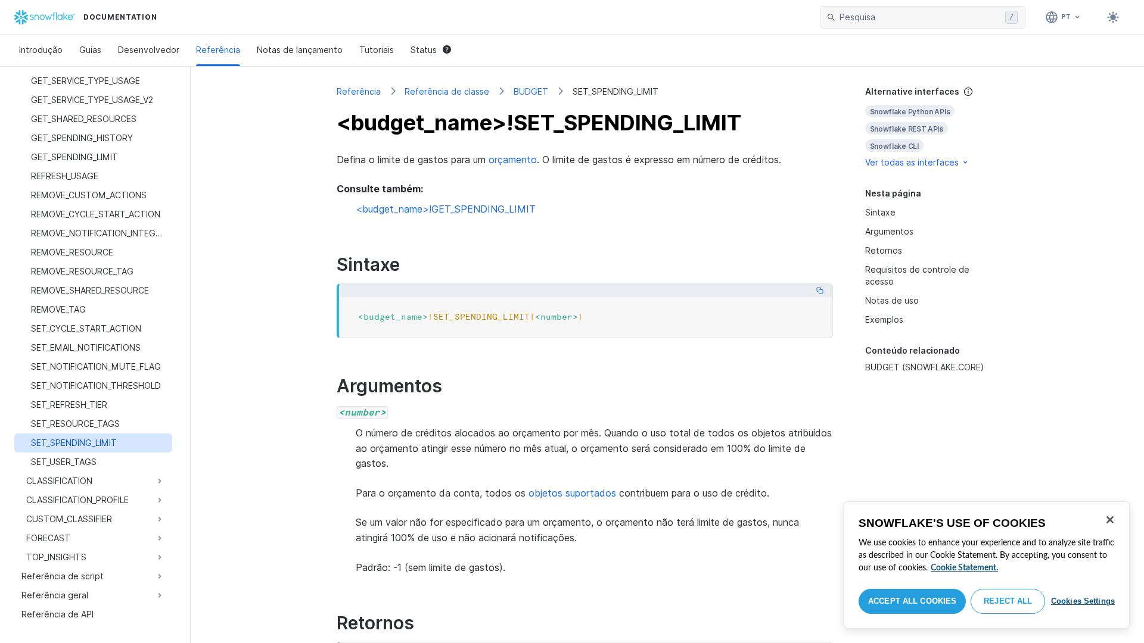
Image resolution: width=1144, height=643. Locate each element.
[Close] (1110, 520)
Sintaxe (880, 212)
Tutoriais (376, 50)
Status (424, 50)
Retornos (883, 250)
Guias (90, 50)
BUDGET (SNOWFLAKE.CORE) (924, 367)
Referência (218, 50)
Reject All (1008, 601)
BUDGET (531, 91)
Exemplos (884, 319)
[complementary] (932, 127)
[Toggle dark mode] (1113, 17)
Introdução (41, 50)
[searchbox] (920, 17)
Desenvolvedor (148, 50)
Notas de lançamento (300, 50)
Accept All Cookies (912, 601)
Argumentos (889, 231)
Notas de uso (892, 300)
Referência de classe (447, 91)
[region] (987, 565)
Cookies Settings (1083, 601)
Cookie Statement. (964, 568)
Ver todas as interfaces (912, 162)
